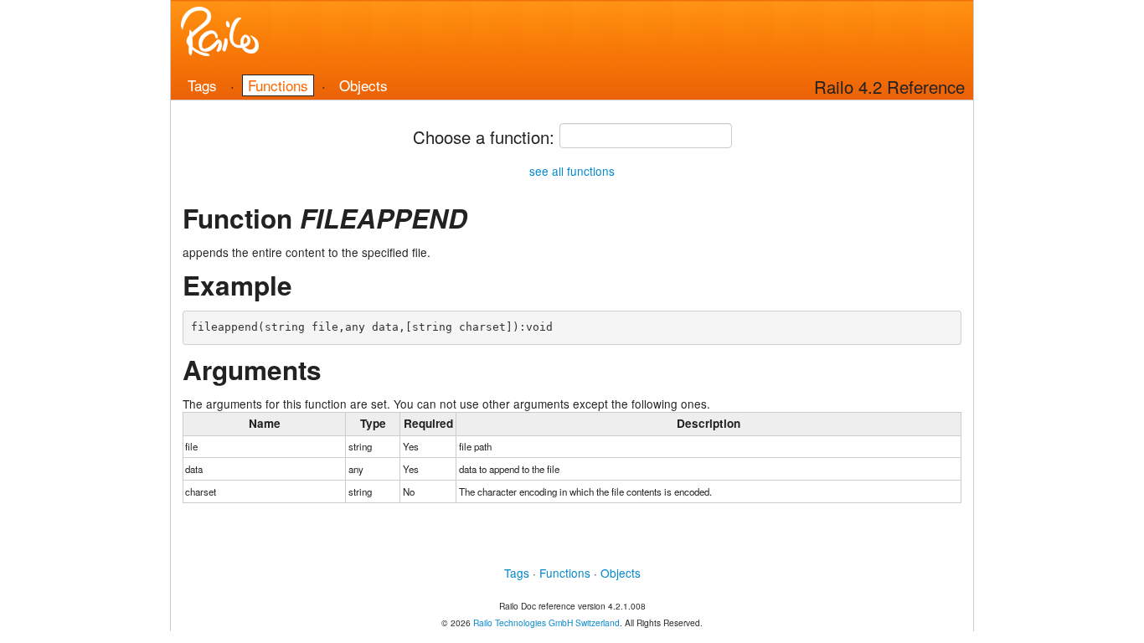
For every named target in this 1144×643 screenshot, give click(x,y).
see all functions (572, 170)
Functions (278, 85)
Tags (202, 85)
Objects (363, 85)
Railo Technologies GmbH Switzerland (546, 622)
